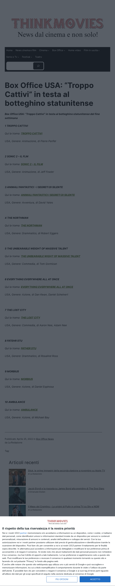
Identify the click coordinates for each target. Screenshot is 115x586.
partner (23, 533)
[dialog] (57, 551)
